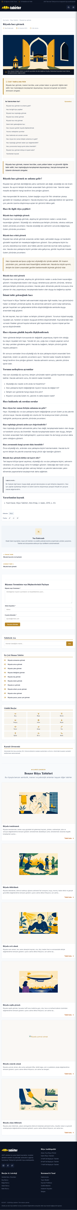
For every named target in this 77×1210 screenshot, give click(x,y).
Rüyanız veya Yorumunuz (13, 588)
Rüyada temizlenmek (11, 826)
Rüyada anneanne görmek (16, 660)
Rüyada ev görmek (14, 685)
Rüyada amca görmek (15, 664)
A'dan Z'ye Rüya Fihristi (48, 1153)
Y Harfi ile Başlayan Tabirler (50, 1164)
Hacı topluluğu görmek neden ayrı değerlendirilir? (22, 143)
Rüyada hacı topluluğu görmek (16, 113)
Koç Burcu (5, 1180)
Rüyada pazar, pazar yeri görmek (19, 697)
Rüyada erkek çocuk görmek (17, 689)
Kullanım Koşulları (46, 1188)
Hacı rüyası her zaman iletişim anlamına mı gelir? (22, 139)
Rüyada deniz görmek (15, 681)
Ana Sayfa (6, 20)
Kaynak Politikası (46, 1183)
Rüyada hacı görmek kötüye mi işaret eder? (20, 150)
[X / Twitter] (17, 518)
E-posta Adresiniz (11, 615)
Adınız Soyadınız (10, 606)
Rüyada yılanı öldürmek (12, 1122)
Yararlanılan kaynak (12, 154)
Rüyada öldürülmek (10, 887)
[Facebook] (8, 1165)
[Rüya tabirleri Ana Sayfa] (11, 7)
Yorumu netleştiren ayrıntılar (15, 131)
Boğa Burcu (5, 1183)
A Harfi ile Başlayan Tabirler (50, 1159)
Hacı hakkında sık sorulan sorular (17, 135)
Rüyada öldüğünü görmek (16, 672)
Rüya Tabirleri (14, 20)
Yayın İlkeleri (45, 1180)
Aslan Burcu (5, 1186)
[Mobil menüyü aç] (73, 7)
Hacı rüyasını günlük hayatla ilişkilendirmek (20, 128)
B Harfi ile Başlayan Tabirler (50, 1161)
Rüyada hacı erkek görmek (15, 117)
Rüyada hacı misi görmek (14, 120)
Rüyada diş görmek (14, 677)
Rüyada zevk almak (10, 946)
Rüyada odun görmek (15, 693)
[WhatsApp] (13, 518)
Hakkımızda (45, 1177)
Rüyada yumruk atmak (12, 1063)
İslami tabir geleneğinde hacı (15, 124)
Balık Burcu (5, 1188)
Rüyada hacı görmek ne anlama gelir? (18, 106)
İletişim (43, 1191)
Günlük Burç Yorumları (9, 1177)
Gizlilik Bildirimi (45, 1186)
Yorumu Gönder (12, 624)
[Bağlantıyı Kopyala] (9, 518)
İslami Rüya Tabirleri (47, 1156)
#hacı (11, 513)
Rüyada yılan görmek (15, 668)
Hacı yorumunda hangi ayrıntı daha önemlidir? (21, 146)
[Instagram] (3, 1165)
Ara (69, 643)
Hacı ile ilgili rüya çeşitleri (14, 109)
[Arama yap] (69, 7)
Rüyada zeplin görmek (11, 1005)
